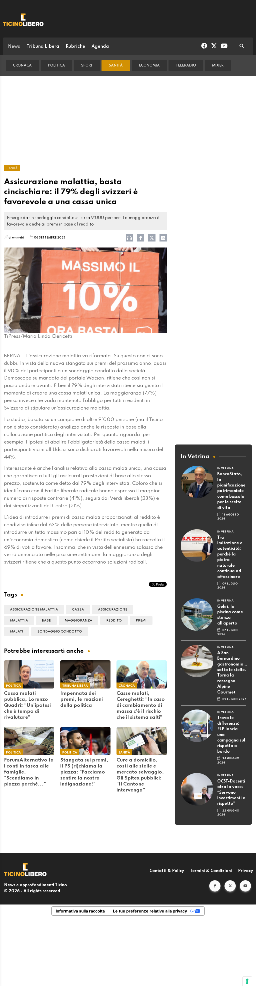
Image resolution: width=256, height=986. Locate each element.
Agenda (100, 46)
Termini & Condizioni (211, 871)
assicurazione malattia (34, 609)
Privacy (245, 871)
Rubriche (75, 46)
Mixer (218, 65)
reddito (114, 620)
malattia (19, 620)
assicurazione (112, 609)
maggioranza (78, 620)
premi (141, 620)
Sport (87, 65)
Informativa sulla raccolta (80, 911)
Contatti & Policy (167, 871)
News (14, 46)
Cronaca (22, 65)
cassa (78, 609)
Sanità (116, 65)
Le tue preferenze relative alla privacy (150, 911)
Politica (56, 65)
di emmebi (16, 237)
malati (16, 631)
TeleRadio (186, 65)
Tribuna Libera (42, 46)
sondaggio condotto (59, 631)
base (46, 620)
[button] (214, 886)
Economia (149, 65)
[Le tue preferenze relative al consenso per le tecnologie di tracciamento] (247, 981)
